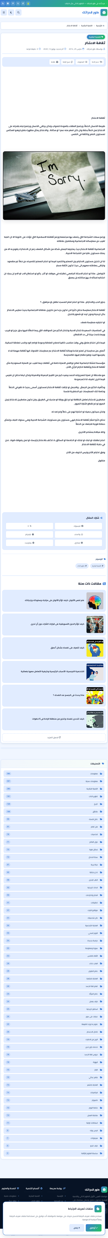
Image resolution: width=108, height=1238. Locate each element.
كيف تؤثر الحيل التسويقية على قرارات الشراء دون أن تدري (57, 624)
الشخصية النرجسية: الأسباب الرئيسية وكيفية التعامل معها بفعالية (52, 671)
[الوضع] (11, 12)
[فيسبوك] (23, 3)
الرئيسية (60, 1196)
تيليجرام (28, 534)
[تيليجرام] (8, 3)
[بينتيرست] (13, 3)
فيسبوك (77, 526)
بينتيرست (28, 542)
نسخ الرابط (66, 62)
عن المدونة (58, 1201)
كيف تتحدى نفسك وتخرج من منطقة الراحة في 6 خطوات (58, 719)
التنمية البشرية (95, 37)
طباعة (53, 62)
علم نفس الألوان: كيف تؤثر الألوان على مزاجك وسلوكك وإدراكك (54, 600)
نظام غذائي (11, 1201)
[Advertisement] (54, 89)
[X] (18, 3)
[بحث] (18, 12)
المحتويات (80, 62)
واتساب (77, 534)
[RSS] (3, 3)
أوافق (93, 1228)
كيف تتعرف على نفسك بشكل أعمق (67, 647)
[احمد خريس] (28, 3)
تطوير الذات (81, 565)
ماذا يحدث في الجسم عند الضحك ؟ (68, 695)
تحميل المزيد (53, 737)
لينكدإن (77, 542)
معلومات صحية (10, 1196)
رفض (76, 1228)
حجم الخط (95, 62)
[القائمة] (4, 12)
